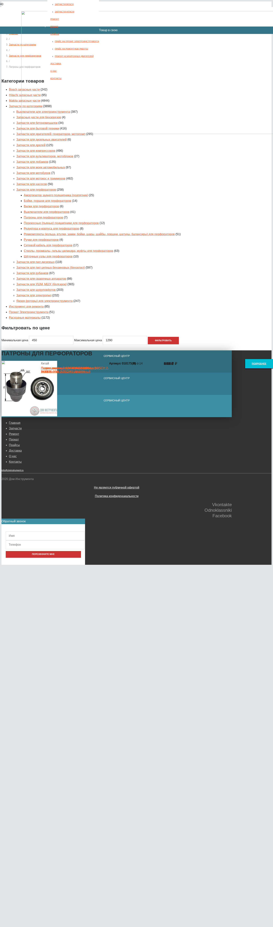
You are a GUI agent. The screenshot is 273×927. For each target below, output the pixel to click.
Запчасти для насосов (31, 184)
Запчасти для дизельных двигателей (41, 139)
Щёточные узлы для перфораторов (48, 256)
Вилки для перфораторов (41, 206)
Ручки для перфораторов (41, 239)
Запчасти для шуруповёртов (36, 289)
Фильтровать (163, 340)
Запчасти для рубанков (32, 273)
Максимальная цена (88, 340)
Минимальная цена (14, 340)
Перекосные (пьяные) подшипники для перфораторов (61, 223)
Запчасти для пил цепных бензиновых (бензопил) (50, 267)
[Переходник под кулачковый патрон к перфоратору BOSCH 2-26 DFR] (29, 415)
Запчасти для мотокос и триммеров (40, 178)
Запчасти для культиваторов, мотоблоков (44, 156)
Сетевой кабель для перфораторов (48, 245)
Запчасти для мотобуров (33, 173)
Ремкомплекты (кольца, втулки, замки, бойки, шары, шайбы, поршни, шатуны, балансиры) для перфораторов (99, 234)
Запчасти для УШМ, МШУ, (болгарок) (41, 284)
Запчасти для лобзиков (32, 161)
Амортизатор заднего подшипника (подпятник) (56, 195)
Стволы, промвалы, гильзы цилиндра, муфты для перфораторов (68, 250)
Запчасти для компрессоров (35, 150)
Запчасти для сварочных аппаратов (41, 278)
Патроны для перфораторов (43, 217)
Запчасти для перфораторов (36, 189)
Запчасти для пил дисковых (35, 262)
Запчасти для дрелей (31, 145)
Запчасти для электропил (33, 295)
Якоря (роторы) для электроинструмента (44, 301)
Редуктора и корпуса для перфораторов (51, 228)
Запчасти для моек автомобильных (40, 167)
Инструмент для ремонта (26, 306)
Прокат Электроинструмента (28, 312)
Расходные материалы (25, 317)
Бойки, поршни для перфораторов (47, 200)
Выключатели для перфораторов (46, 211)
